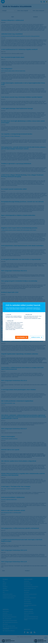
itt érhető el (38, 308)
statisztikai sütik (28, 314)
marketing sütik (10, 320)
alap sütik (9, 314)
